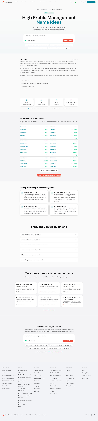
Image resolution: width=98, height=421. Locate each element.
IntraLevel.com (23, 140)
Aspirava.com (23, 152)
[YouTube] (94, 415)
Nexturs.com (23, 160)
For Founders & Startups (56, 370)
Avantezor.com (53, 160)
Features (18, 2)
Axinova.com (23, 149)
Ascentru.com (23, 157)
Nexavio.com (23, 143)
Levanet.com (23, 132)
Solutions (51, 2)
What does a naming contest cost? (31, 255)
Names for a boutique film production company (61, 45)
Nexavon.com (23, 138)
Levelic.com (52, 155)
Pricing (52, 391)
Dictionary (36, 391)
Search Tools (37, 373)
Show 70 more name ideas (48, 170)
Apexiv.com (52, 163)
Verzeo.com (23, 155)
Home (37, 9)
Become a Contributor (55, 388)
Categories (37, 383)
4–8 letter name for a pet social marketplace (59, 48)
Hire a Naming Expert (55, 378)
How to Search (70, 378)
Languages (37, 386)
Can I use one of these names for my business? (34, 244)
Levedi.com (52, 138)
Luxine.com (52, 126)
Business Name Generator (9, 375)
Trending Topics (38, 370)
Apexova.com (23, 163)
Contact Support (70, 383)
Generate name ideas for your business (50, 175)
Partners (52, 383)
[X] (86, 415)
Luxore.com (23, 126)
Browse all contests (48, 310)
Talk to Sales (53, 393)
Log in (71, 2)
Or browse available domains (55, 351)
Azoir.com (22, 135)
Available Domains (34, 2)
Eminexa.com (53, 152)
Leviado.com (23, 166)
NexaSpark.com (24, 146)
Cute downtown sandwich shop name (37, 48)
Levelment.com (53, 140)
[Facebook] (89, 415)
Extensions (37, 388)
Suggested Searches (39, 378)
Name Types (37, 375)
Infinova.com (23, 129)
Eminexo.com (53, 143)
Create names (91, 2)
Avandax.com (53, 132)
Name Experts (58, 2)
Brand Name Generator (8, 378)
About (83, 370)
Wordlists (36, 380)
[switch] (26, 40)
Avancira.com (53, 146)
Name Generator (6, 370)
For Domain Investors (55, 375)
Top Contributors (54, 386)
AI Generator (5, 373)
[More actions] (43, 127)
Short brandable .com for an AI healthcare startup (37, 45)
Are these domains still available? (31, 239)
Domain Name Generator (8, 380)
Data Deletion (85, 378)
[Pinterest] (91, 415)
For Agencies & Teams (56, 373)
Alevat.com (52, 129)
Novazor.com (53, 149)
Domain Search (43, 2)
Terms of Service (86, 375)
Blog (67, 380)
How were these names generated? (31, 234)
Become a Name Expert (56, 380)
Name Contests (6, 388)
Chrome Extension (70, 386)
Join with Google (81, 2)
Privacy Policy (85, 373)
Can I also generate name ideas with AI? (32, 260)
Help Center (69, 373)
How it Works (25, 2)
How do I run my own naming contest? (32, 249)
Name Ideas (44, 9)
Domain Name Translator (24, 377)
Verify (46, 126)
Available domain (31, 40)
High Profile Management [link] (55, 9)
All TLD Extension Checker (25, 393)
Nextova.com (53, 135)
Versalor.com (53, 157)
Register (46, 140)
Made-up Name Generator (25, 374)
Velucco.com (53, 166)
